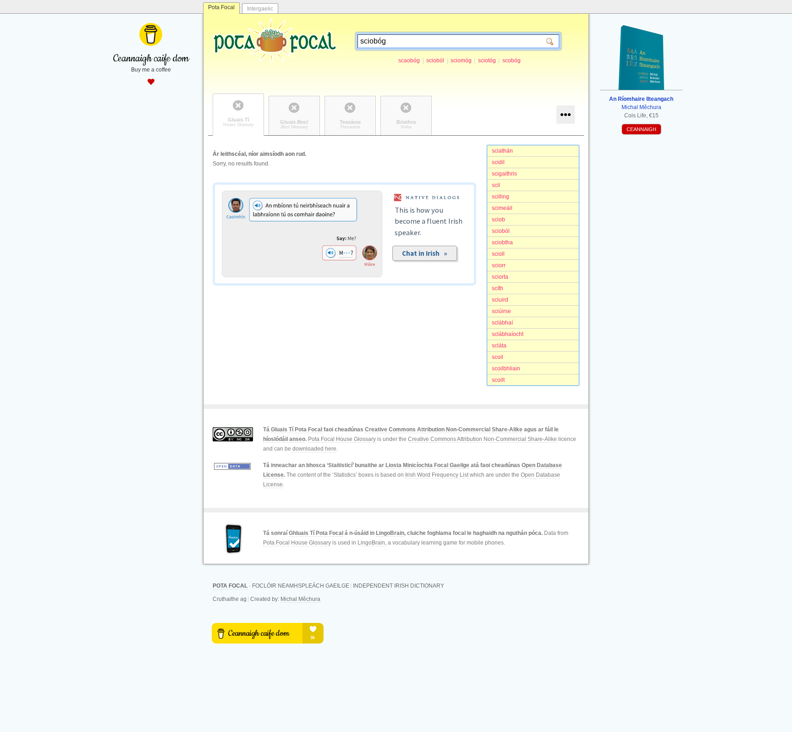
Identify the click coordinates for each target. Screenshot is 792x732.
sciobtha (502, 242)
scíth (497, 288)
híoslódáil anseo (284, 439)
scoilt (498, 380)
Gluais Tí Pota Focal (296, 429)
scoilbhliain (506, 368)
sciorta (500, 277)
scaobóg (409, 60)
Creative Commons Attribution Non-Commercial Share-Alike (443, 429)
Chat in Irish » (424, 253)
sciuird (500, 300)
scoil (497, 357)
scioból (435, 60)
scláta (499, 345)
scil (496, 185)
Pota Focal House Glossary (342, 439)
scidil (498, 162)
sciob (498, 219)
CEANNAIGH (641, 129)
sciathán (502, 151)
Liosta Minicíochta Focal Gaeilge (427, 465)
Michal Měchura (300, 599)
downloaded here (314, 449)
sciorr (499, 265)
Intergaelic (260, 9)
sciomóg (461, 60)
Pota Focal (221, 7)
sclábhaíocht (507, 334)
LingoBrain (390, 533)
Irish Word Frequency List (436, 475)
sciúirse (501, 311)
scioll (498, 254)
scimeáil (502, 208)
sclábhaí (502, 322)
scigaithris (504, 174)
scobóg (511, 60)
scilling (500, 196)
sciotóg (487, 60)
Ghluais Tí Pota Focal (316, 533)
